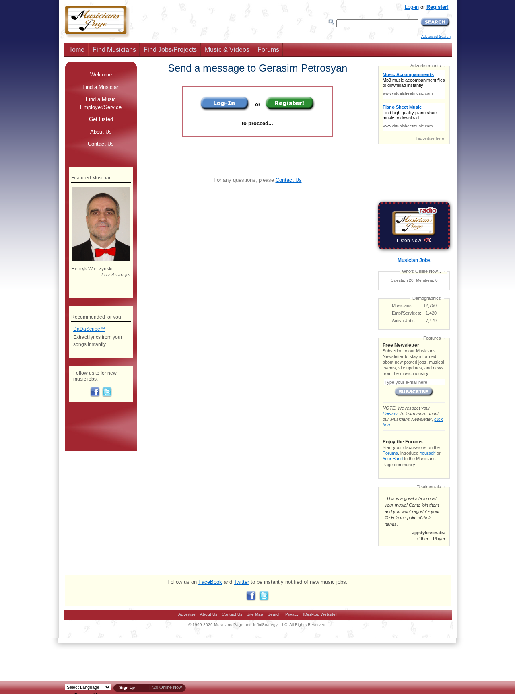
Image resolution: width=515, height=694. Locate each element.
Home (75, 49)
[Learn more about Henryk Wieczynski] (101, 259)
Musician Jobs (414, 260)
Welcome (101, 75)
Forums (268, 49)
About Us (101, 132)
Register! (437, 7)
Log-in (412, 7)
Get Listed (101, 119)
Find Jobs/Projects (170, 49)
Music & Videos (227, 49)
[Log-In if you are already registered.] (225, 110)
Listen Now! (410, 240)
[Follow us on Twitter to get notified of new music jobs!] (107, 395)
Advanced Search (436, 37)
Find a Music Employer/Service (101, 103)
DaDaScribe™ (89, 329)
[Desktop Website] (320, 614)
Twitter (241, 582)
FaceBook (210, 582)
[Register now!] (290, 110)
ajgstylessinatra (428, 532)
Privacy (390, 413)
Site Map (255, 614)
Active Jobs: (404, 320)
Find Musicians (114, 49)
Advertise (187, 614)
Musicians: (402, 305)
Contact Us (289, 180)
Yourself (427, 453)
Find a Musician (100, 87)
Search (274, 614)
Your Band (393, 458)
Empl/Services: (406, 313)
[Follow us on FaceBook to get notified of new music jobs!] (95, 395)
